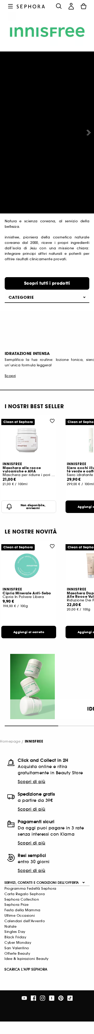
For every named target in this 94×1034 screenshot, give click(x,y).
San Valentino (16, 948)
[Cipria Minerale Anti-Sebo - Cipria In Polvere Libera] (28, 565)
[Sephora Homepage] (31, 6)
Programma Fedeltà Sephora (30, 888)
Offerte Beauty (17, 953)
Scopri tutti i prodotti (47, 283)
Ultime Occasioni (19, 915)
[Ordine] (83, 6)
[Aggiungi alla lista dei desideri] (52, 420)
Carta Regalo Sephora (24, 894)
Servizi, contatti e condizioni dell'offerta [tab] (41, 883)
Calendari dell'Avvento (24, 921)
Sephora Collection (21, 899)
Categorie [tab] (21, 297)
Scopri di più (31, 781)
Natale (10, 926)
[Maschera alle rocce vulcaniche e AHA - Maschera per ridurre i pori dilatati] (28, 440)
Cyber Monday (17, 942)
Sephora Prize (16, 904)
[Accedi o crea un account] (71, 6)
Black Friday (15, 937)
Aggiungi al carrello (28, 632)
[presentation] (87, 132)
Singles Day (14, 931)
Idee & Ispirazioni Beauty (26, 959)
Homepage (10, 741)
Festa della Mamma (22, 910)
